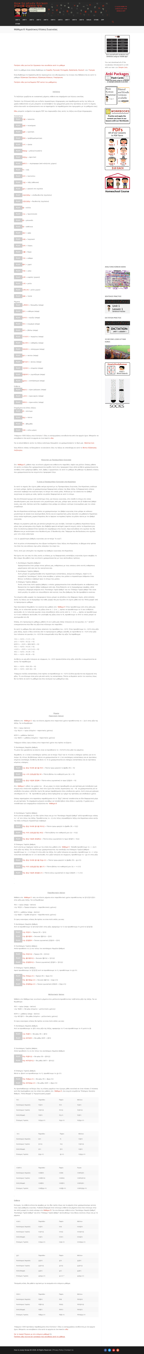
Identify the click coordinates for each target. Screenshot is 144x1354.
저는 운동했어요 (28, 962)
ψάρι (29, 233)
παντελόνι (31, 176)
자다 (23, 324)
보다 (23, 330)
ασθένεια (29, 227)
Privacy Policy (58, 1350)
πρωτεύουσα (32, 214)
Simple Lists (122, 67)
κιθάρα (30, 258)
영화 (23, 296)
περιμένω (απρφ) (37, 337)
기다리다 (25, 337)
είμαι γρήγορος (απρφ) (37, 390)
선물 (23, 252)
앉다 (23, 311)
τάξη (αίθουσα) (33, 182)
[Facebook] (105, 1350)
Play (18, 119)
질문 (23, 132)
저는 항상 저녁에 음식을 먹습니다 (34, 860)
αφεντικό (32, 157)
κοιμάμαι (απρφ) (34, 324)
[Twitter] (109, 1350)
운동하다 (25, 374)
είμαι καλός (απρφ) (36, 402)
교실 (23, 182)
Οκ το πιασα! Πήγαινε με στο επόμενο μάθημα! (31, 1334)
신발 (23, 119)
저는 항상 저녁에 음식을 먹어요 (33, 826)
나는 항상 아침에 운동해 (30, 780)
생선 (23, 233)
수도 (23, 214)
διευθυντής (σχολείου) (40, 201)
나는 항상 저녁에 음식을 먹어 (32, 768)
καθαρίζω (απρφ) (37, 343)
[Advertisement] (56, 48)
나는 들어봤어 (27, 936)
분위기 (24, 163)
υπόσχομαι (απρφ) (37, 349)
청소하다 (25, 343)
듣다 (23, 355)
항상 (23, 417)
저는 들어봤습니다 (28, 980)
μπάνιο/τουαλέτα (35, 151)
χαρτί (30, 264)
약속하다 (25, 349)
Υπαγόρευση (58, 77)
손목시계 (25, 290)
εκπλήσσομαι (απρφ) (37, 381)
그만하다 (25, 368)
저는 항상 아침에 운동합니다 (32, 873)
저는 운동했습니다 (28, 984)
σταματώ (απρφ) (37, 368)
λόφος (30, 246)
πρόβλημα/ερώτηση (35, 138)
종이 (23, 264)
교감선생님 (26, 195)
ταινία (30, 296)
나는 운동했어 (27, 940)
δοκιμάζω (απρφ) (37, 305)
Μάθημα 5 (21, 465)
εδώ (51, 438)
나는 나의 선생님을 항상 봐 (32, 774)
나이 (23, 144)
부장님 (24, 157)
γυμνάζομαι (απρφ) (38, 374)
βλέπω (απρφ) (33, 330)
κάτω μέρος (32, 430)
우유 (23, 271)
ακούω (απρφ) (33, 355)
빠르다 (24, 390)
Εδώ (15, 111)
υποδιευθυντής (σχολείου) (42, 195)
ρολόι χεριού (35, 290)
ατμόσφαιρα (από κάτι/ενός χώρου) (43, 163)
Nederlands (73, 70)
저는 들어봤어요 (28, 958)
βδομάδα (29, 424)
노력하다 (25, 305)
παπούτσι (31, 119)
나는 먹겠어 (26, 1034)
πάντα (30, 417)
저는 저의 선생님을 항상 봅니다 (33, 866)
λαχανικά (31, 239)
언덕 (23, 246)
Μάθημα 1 (21, 786)
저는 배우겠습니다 (28, 1083)
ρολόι (30, 283)
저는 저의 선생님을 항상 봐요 (32, 833)
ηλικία (30, 144)
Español (49, 70)
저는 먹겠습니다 (28, 1079)
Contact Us (69, 1350)
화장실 (24, 151)
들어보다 (25, 362)
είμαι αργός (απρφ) (36, 396)
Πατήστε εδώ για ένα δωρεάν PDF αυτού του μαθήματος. (35, 82)
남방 (23, 125)
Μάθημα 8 (53, 803)
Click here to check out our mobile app (121, 9)
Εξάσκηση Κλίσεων (45, 77)
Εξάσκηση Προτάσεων (29, 77)
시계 (23, 283)
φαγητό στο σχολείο (35, 189)
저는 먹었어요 (27, 954)
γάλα (29, 271)
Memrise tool (89, 443)
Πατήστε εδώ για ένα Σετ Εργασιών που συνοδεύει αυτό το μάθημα (39, 65)
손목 (23, 277)
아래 (23, 430)
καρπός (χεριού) (34, 277)
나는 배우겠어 (27, 1038)
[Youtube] (113, 1350)
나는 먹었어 (26, 932)
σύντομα (29, 411)
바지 (23, 176)
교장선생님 (26, 201)
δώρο (30, 252)
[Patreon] (117, 1350)
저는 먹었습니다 (28, 976)
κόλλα (28, 208)
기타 (23, 258)
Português (64, 70)
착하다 (24, 402)
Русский (56, 70)
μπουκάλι (29, 220)
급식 (23, 189)
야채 (23, 239)
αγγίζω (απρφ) (34, 318)
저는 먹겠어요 (27, 1056)
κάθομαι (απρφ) (33, 311)
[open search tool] (113, 22)
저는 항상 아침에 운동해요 (31, 839)
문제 (23, 138)
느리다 (24, 396)
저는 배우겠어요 (28, 1060)
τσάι (27, 170)
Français (92, 70)
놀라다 (24, 381)
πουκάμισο (32, 125)
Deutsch (81, 70)
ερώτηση (31, 132)
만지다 (24, 318)
